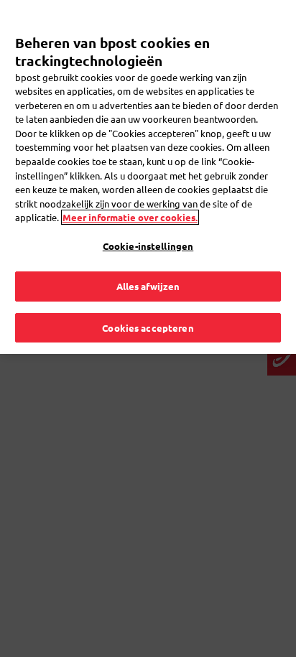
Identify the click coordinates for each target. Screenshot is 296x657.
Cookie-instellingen (148, 246)
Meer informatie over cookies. (130, 217)
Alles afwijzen (148, 286)
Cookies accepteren (147, 328)
